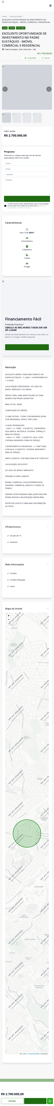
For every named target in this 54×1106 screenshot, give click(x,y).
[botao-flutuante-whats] (50, 1101)
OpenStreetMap (34, 1054)
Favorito (47, 58)
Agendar (35, 1101)
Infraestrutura (12, 526)
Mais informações (14, 564)
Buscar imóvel (16, 16)
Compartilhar (32, 58)
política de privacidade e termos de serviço (27, 207)
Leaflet (23, 1054)
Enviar (27, 199)
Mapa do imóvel (13, 608)
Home (4, 16)
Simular (27, 347)
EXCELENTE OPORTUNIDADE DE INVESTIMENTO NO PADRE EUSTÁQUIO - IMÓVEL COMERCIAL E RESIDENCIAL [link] (26, 20)
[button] (5, 89)
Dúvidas (12, 1101)
